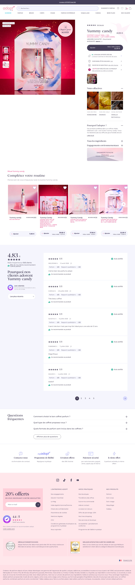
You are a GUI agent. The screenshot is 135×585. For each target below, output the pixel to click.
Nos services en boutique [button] (87, 520)
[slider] (5, 49)
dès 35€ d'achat (67, 461)
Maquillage (85, 13)
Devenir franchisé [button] (57, 498)
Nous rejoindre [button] (56, 529)
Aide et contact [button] (84, 505)
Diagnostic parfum (108, 8)
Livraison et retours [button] (85, 509)
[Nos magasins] (118, 8)
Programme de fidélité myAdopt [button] (90, 529)
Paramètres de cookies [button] (59, 512)
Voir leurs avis (9, 529)
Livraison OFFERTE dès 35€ (67, 2)
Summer (8, 13)
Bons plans (111, 13)
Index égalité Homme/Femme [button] (61, 505)
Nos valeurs (125, 13)
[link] (126, 8)
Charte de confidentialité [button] (59, 509)
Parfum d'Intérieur (68, 13)
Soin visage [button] (110, 501)
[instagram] (57, 480)
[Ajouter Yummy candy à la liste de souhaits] (34, 187)
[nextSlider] (124, 204)
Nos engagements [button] (57, 494)
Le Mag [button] (53, 501)
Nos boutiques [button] (84, 494)
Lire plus (90, 135)
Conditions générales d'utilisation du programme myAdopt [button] (63, 525)
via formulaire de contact (21, 461)
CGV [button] (52, 520)
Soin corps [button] (110, 498)
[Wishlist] (122, 8)
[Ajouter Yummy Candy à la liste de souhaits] (65, 187)
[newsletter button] (37, 504)
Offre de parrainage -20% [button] (87, 512)
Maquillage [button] (110, 505)
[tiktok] (64, 480)
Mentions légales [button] (57, 516)
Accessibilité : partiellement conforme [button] (88, 525)
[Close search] (100, 8)
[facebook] (71, 480)
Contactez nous (21, 458)
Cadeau (98, 13)
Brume (31, 13)
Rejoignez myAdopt (44, 461)
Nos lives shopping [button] (85, 516)
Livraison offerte (67, 458)
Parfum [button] (109, 494)
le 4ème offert (114, 458)
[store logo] (9, 8)
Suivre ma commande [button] (86, 501)
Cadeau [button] (109, 509)
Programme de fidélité (44, 458)
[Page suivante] (125, 398)
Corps (42, 13)
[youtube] (78, 480)
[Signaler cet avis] (71, 263)
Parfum (20, 13)
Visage (52, 13)
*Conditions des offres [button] (86, 498)
